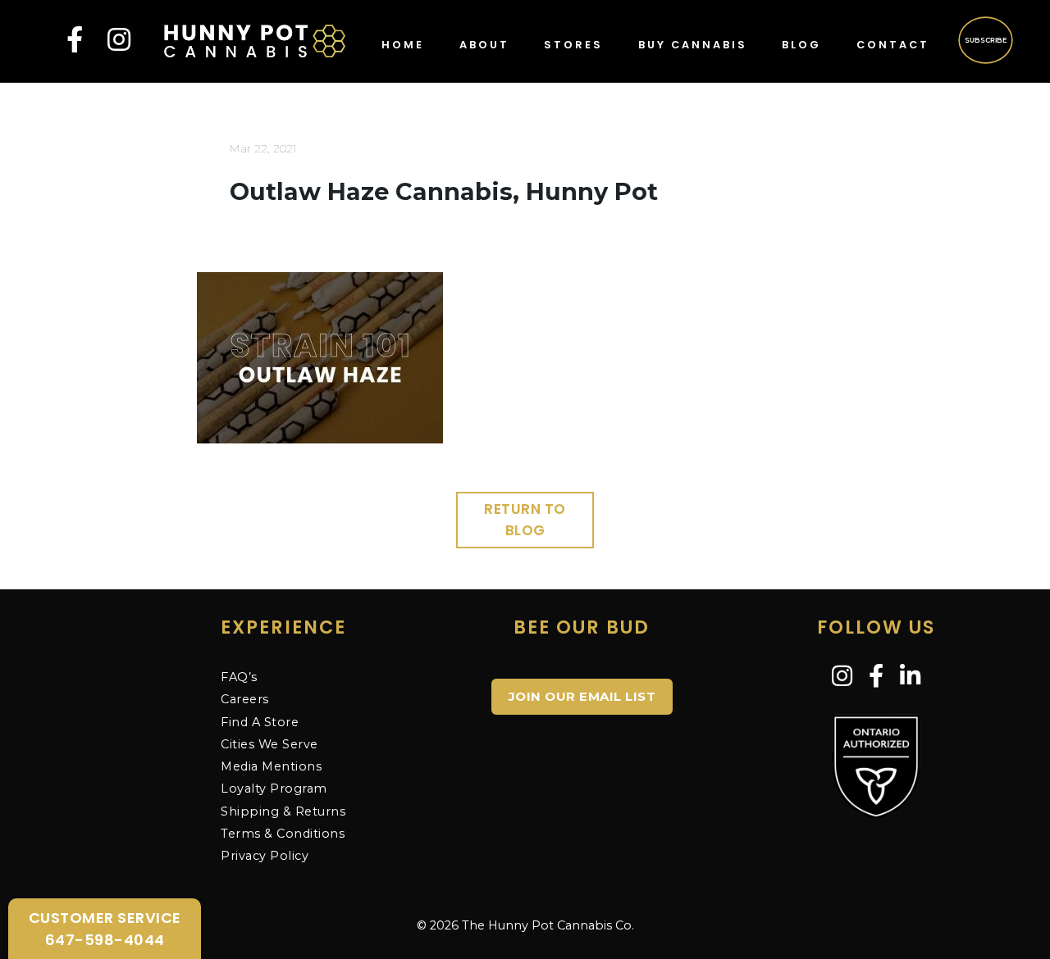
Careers (245, 699)
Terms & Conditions (283, 833)
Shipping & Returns (283, 811)
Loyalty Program (274, 788)
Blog (801, 45)
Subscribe (986, 39)
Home (402, 45)
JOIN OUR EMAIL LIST (582, 696)
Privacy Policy (264, 855)
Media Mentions (271, 766)
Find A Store (260, 722)
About (484, 45)
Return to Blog (525, 519)
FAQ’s (239, 677)
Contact (892, 45)
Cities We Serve (269, 744)
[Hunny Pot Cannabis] (255, 39)
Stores (573, 45)
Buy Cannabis (692, 45)
